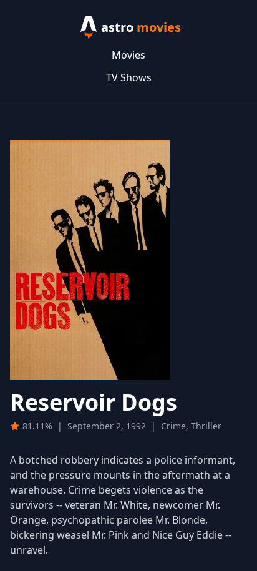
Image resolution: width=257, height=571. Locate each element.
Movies (128, 55)
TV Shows (129, 77)
